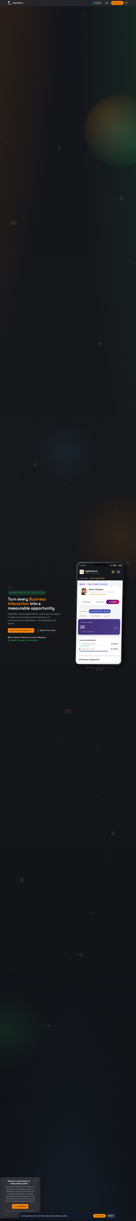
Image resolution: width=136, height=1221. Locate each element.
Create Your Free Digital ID (20, 630)
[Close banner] (35, 1181)
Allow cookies (99, 1216)
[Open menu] (126, 3)
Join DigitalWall (20, 1206)
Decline (110, 1216)
